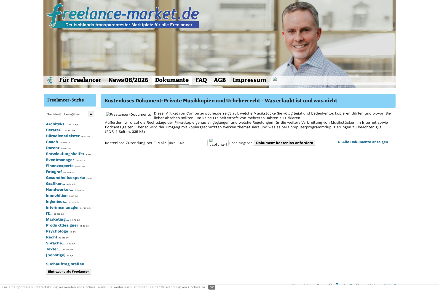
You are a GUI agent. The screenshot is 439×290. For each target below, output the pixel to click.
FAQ (201, 80)
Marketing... (63, 219)
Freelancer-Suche (65, 100)
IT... (55, 213)
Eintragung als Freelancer (68, 271)
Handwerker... (65, 189)
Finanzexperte (65, 165)
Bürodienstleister (68, 136)
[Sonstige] (59, 255)
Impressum (249, 80)
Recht (57, 237)
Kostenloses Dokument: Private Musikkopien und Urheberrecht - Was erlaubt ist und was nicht (220, 101)
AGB (220, 80)
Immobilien (62, 195)
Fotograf (60, 171)
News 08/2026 (128, 80)
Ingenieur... (62, 201)
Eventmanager (65, 159)
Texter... (59, 249)
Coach (58, 142)
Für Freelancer (80, 80)
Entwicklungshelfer (68, 153)
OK (212, 287)
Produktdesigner (67, 225)
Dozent (58, 147)
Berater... (60, 130)
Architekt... (62, 124)
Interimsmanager (68, 207)
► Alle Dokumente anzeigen (362, 142)
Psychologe (61, 231)
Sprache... (60, 243)
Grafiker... (60, 183)
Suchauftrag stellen (65, 264)
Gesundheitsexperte (69, 177)
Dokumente (172, 80)
